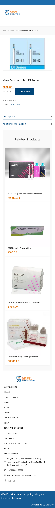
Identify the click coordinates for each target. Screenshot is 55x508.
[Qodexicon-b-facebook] (5, 480)
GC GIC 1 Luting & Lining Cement (23, 356)
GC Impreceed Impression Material (24, 302)
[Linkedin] (9, 480)
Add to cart (24, 91)
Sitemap (17, 498)
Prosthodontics (17, 104)
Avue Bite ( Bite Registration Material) (25, 193)
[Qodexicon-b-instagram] (14, 480)
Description (9, 116)
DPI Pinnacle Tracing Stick (20, 248)
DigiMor (50, 504)
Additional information (14, 123)
